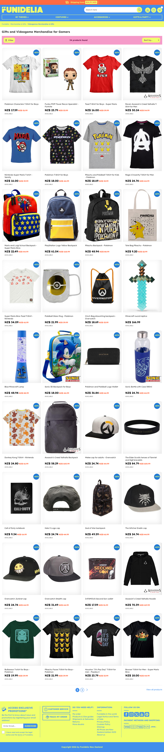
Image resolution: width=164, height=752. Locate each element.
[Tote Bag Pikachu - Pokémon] (142, 215)
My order (77, 714)
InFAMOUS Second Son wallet (99, 599)
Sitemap (101, 727)
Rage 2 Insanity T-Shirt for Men (139, 175)
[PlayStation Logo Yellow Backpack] (61, 215)
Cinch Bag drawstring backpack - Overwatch (100, 317)
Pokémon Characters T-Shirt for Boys (22, 104)
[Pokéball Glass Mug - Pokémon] (61, 286)
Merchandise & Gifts (18, 24)
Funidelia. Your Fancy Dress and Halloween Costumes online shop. (22, 10)
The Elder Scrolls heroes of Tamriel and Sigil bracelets (141, 458)
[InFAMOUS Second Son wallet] (102, 568)
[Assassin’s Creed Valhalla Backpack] (61, 427)
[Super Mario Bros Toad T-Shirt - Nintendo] (21, 286)
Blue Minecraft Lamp (14, 386)
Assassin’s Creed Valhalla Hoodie (140, 599)
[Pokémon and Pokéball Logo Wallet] (102, 356)
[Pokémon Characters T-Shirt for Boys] (21, 74)
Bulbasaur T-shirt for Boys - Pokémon (17, 670)
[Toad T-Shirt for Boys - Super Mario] (102, 74)
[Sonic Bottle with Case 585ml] (142, 356)
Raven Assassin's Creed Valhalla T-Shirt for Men (141, 105)
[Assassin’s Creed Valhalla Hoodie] (142, 568)
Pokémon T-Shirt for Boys (56, 175)
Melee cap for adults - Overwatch (100, 457)
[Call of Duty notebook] (21, 498)
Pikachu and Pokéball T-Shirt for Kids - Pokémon (102, 176)
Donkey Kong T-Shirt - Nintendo (19, 457)
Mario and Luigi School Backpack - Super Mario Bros (21, 246)
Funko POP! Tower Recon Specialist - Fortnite (61, 105)
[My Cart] (159, 10)
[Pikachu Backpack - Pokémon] (102, 215)
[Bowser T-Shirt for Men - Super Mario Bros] (142, 639)
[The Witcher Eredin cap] (142, 498)
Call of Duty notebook (15, 528)
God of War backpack (95, 528)
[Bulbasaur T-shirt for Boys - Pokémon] (21, 639)
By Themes (21, 17)
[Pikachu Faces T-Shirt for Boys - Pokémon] (61, 639)
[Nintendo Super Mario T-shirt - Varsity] (21, 144)
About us (101, 735)
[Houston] (102, 639)
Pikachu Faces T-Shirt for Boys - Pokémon (59, 670)
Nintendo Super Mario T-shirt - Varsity (18, 176)
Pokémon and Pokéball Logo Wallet (101, 386)
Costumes (61, 17)
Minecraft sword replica (136, 316)
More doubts (78, 724)
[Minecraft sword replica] (142, 286)
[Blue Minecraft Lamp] (21, 356)
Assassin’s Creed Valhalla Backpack (61, 457)
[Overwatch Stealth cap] (61, 568)
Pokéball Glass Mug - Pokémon (59, 316)
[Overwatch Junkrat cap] (21, 568)
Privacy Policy (103, 722)
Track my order (58, 717)
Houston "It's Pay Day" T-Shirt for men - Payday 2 (100, 670)
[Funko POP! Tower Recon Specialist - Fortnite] (61, 74)
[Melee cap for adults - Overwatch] (102, 427)
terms (20, 735)
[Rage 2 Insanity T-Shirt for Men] (142, 144)
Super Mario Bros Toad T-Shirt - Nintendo (19, 317)
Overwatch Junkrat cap (16, 599)
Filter (10, 40)
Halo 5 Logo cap (52, 528)
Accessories (101, 17)
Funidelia (5, 24)
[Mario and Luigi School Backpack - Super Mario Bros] (21, 215)
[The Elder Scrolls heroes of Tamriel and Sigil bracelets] (142, 427)
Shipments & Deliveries (83, 719)
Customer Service (58, 709)
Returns (76, 722)
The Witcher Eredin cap (136, 528)
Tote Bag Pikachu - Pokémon (138, 245)
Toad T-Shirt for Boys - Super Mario (101, 104)
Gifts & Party (141, 17)
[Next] (87, 690)
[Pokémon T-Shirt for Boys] (61, 144)
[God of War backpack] (102, 498)
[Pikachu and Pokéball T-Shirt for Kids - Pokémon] (102, 144)
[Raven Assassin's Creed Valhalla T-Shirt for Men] (142, 74)
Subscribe (30, 726)
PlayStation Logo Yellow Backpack (61, 245)
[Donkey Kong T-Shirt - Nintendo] (21, 427)
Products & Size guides (83, 716)
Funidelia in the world (107, 714)
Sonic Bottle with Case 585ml (138, 386)
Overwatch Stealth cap (55, 599)
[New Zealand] (126, 714)
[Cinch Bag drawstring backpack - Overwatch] (102, 286)
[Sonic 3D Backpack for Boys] (61, 356)
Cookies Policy (103, 724)
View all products (154, 689)
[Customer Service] (153, 10)
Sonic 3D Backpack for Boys (58, 386)
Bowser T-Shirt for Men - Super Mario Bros (142, 670)
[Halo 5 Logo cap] (61, 498)
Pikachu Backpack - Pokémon (99, 245)
